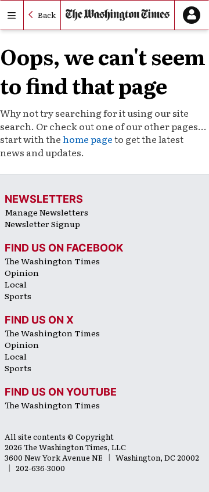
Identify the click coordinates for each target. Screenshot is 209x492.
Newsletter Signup (42, 223)
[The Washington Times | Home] (118, 15)
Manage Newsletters (46, 212)
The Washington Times (52, 261)
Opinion (22, 272)
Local (16, 284)
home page (88, 139)
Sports (18, 295)
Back (47, 14)
